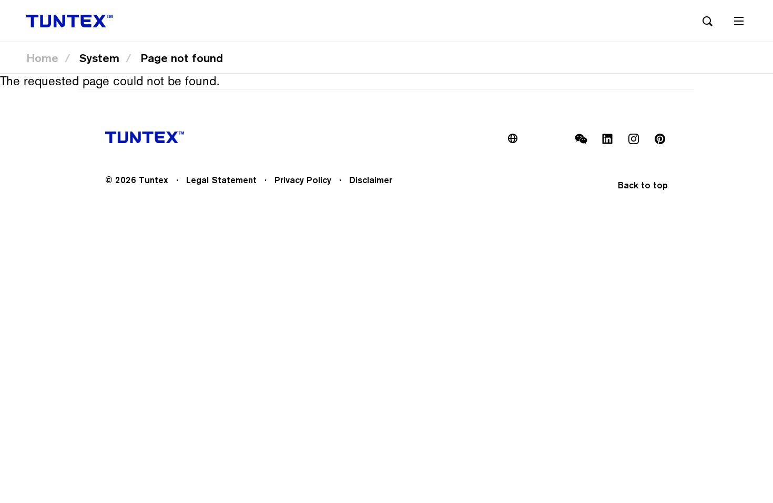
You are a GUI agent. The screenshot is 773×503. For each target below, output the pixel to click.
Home (42, 58)
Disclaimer (370, 180)
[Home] (69, 21)
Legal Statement (221, 180)
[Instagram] (634, 139)
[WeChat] (581, 139)
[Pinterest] (660, 139)
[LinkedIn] (607, 139)
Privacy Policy (302, 180)
